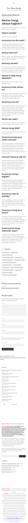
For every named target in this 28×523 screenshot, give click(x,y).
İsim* (3, 318)
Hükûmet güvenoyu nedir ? (7, 399)
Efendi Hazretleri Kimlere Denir (10, 288)
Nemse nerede (18, 270)
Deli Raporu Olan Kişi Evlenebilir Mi (11, 283)
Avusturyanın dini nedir (7, 265)
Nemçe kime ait (5, 267)
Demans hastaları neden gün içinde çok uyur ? (10, 376)
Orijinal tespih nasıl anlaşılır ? (7, 373)
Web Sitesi (4, 330)
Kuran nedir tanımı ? (5, 380)
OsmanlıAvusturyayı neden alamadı (9, 275)
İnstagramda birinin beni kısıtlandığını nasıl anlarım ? (12, 370)
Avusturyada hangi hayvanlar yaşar (9, 262)
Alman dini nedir (6, 252)
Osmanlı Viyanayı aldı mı (7, 272)
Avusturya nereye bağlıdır (7, 260)
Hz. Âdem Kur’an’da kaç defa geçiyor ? (9, 383)
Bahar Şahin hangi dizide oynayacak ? (9, 386)
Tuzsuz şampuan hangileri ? (7, 396)
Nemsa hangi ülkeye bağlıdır (8, 270)
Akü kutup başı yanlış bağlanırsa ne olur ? (10, 393)
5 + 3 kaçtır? (4, 342)
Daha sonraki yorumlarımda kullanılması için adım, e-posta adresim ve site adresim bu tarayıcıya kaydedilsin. (13, 338)
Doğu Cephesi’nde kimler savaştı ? (8, 389)
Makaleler (8, 249)
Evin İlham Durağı (14, 8)
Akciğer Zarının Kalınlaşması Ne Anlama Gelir (10, 463)
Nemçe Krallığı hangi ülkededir (16, 267)
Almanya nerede (14, 252)
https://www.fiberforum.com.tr (7, 356)
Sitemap (2, 359)
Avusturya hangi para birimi (8, 257)
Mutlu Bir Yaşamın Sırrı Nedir (7, 471)
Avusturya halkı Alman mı (7, 255)
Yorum (3, 303)
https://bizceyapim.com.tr (6, 357)
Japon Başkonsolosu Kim (6, 467)
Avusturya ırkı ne (18, 257)
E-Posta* (3, 324)
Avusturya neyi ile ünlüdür (19, 260)
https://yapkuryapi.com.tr (19, 357)
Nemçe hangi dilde (17, 265)
